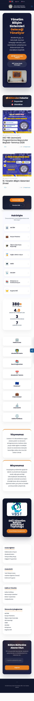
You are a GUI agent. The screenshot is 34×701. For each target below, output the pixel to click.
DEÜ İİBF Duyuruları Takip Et (17, 56)
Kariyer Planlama (10, 616)
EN (17, 1)
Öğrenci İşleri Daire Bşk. (11, 618)
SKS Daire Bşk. (9, 620)
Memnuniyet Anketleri (11, 594)
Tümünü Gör (17, 200)
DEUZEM (7, 625)
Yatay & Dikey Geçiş (10, 556)
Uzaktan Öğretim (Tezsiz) (12, 575)
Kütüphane (8, 627)
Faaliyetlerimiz (9, 599)
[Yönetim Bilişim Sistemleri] (17, 6)
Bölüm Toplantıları (10, 597)
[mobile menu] (32, 6)
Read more (27, 147)
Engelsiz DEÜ (8, 630)
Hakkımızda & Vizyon (11, 552)
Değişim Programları (11, 559)
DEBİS (6, 623)
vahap (6, 135)
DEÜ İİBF (7, 613)
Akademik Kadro (9, 554)
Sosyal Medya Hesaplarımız (17, 531)
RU (23, 1)
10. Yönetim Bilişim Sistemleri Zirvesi (16, 182)
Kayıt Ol (17, 667)
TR (11, 1)
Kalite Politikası (9, 592)
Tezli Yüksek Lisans (10, 573)
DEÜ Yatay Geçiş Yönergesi (17, 64)
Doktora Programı (10, 578)
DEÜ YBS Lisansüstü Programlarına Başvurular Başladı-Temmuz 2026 (15, 140)
